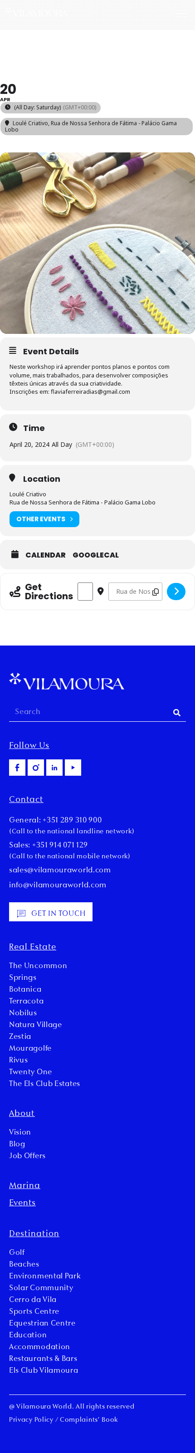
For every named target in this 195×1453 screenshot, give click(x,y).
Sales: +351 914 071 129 (48, 845)
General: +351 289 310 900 (55, 820)
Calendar (45, 555)
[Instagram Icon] (36, 767)
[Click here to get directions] (176, 591)
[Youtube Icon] (73, 767)
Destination (34, 1234)
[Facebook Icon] (17, 767)
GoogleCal (96, 555)
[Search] (177, 712)
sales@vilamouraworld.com (60, 870)
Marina (24, 1186)
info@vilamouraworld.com (58, 885)
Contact (26, 800)
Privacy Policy (31, 1420)
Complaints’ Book (89, 1420)
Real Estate (32, 948)
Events (22, 1203)
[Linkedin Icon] (54, 767)
